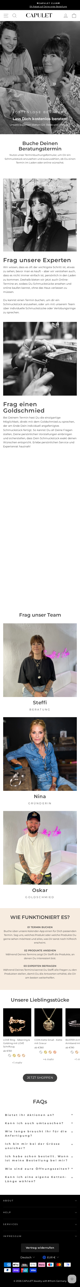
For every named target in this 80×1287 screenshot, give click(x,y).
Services (10, 1224)
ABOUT (8, 1200)
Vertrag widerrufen (40, 1247)
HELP (7, 1212)
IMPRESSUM (12, 1236)
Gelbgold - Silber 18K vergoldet (14, 1055)
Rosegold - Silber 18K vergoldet (55, 1052)
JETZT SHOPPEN (40, 1077)
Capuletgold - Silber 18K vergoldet (19, 1055)
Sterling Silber (9, 1055)
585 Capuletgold (23, 1055)
